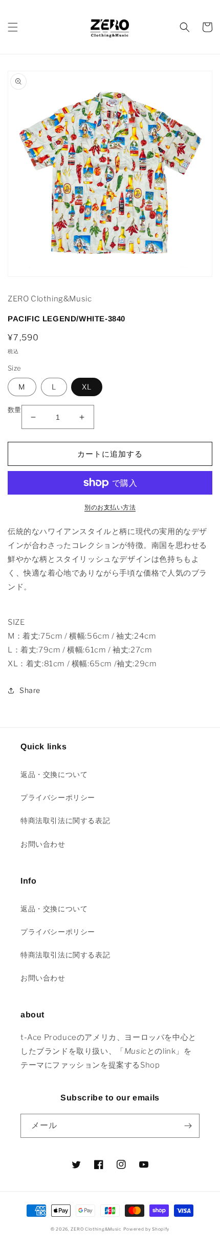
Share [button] (29, 690)
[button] (13, 27)
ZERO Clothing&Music (96, 1229)
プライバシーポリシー (57, 797)
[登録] (188, 1126)
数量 (14, 409)
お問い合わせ (42, 844)
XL (87, 386)
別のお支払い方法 (110, 507)
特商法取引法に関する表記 (65, 820)
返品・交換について (53, 774)
